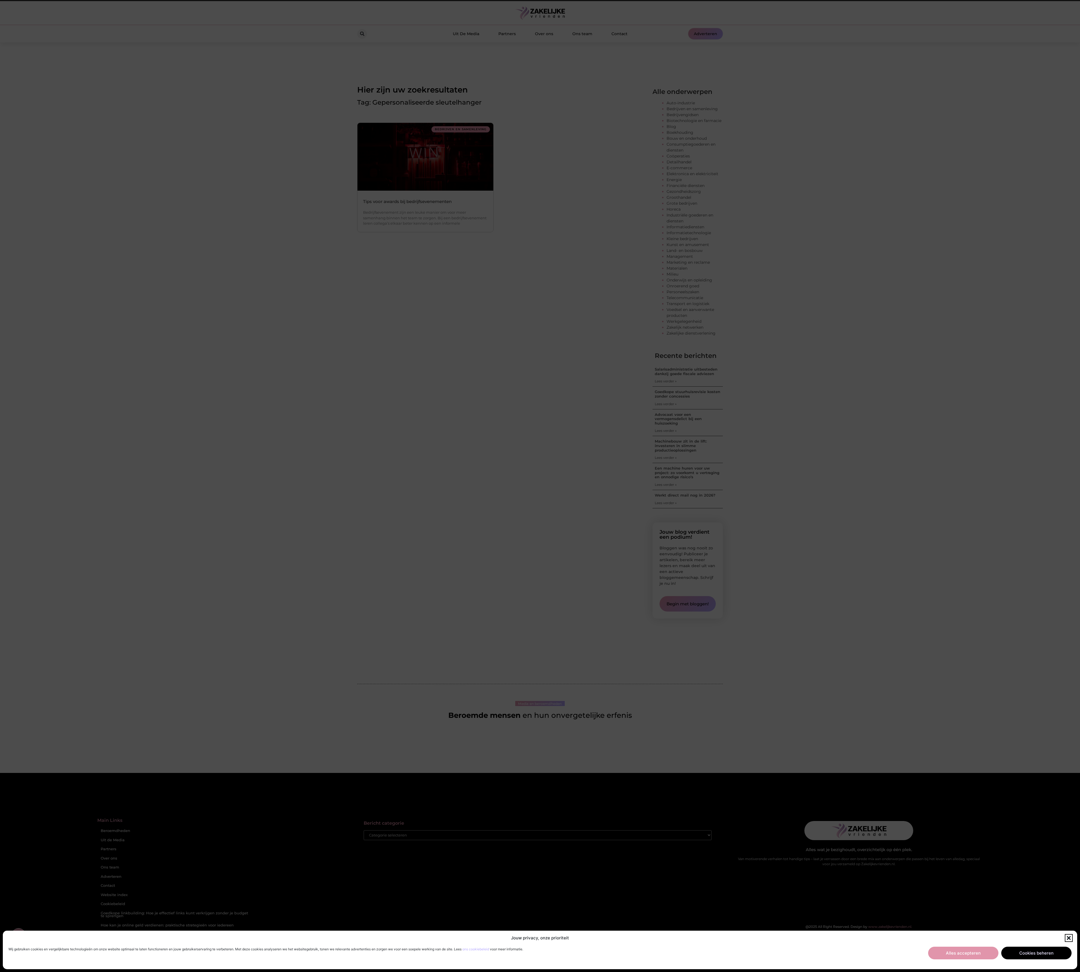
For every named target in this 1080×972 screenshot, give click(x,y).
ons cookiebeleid (475, 949)
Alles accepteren (963, 953)
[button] (1069, 938)
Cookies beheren (1036, 953)
